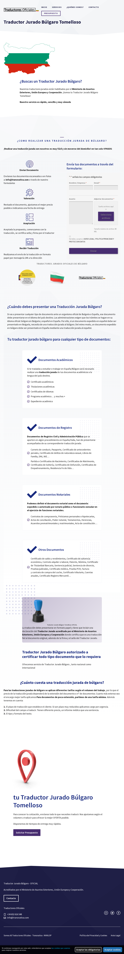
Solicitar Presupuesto (27, 832)
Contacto (94, 7)
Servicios (57, 7)
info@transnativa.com (18, 917)
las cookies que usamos (61, 948)
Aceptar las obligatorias (88, 949)
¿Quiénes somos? (75, 7)
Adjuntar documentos (104, 199)
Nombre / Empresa (77, 183)
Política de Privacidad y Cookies (93, 935)
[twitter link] (112, 913)
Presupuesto (51, 13)
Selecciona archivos (106, 216)
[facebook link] (118, 913)
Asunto (72, 199)
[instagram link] (106, 913)
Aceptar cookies (113, 949)
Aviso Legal (115, 935)
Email (97, 183)
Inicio (44, 7)
